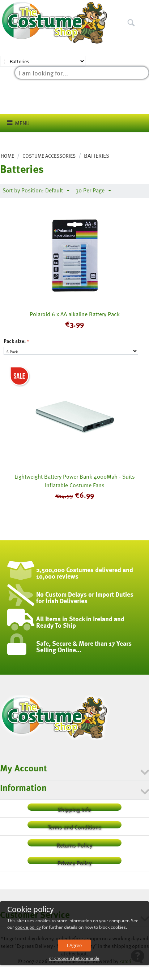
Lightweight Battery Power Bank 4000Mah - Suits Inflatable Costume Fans (74, 480)
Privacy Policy (74, 861)
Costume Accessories (49, 156)
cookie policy (28, 927)
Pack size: (15, 341)
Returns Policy (74, 843)
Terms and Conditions (75, 825)
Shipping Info (74, 808)
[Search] (143, 7)
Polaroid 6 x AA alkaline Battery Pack (75, 314)
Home (7, 156)
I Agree (74, 945)
